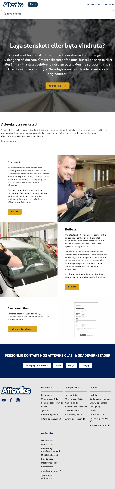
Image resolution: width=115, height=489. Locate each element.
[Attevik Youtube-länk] (3, 400)
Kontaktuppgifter (9, 140)
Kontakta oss (47, 444)
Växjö (58, 365)
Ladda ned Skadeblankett (22, 329)
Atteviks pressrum (49, 418)
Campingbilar (71, 402)
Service (93, 410)
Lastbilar (93, 395)
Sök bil (44, 406)
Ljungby (85, 365)
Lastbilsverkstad (97, 414)
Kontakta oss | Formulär (52, 402)
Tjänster (45, 410)
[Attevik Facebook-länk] (10, 400)
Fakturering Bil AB (49, 414)
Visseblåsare (47, 466)
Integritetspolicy (49, 462)
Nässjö (71, 365)
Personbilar (46, 395)
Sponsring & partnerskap (47, 476)
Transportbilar (71, 395)
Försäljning (95, 406)
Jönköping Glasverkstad (37, 365)
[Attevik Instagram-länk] (18, 400)
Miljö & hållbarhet (49, 455)
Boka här (15, 211)
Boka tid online (56, 85)
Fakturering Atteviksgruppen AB (50, 449)
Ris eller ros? (47, 459)
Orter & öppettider (50, 399)
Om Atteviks (47, 440)
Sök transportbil (72, 410)
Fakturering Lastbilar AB (99, 419)
